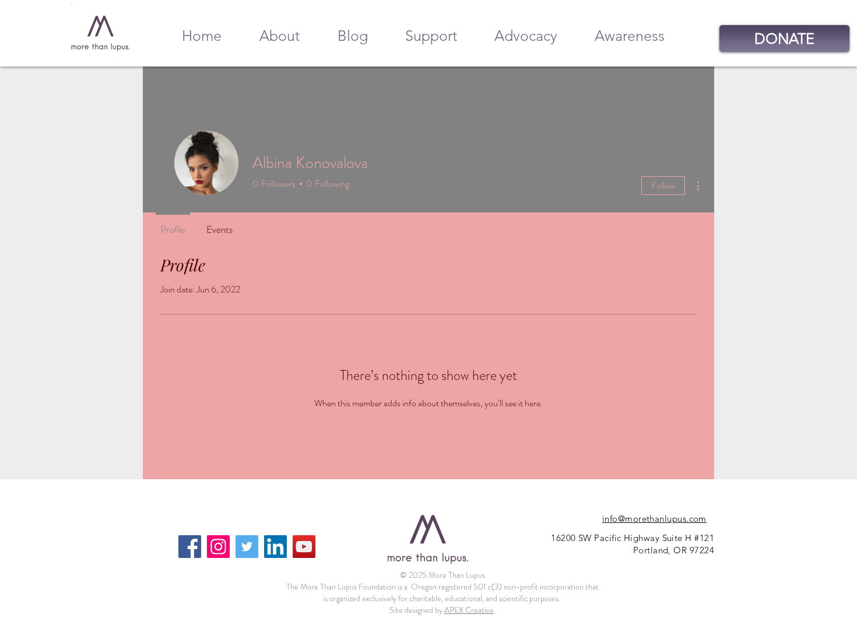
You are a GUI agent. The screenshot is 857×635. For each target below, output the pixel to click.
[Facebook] (189, 546)
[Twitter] (247, 546)
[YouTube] (304, 546)
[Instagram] (218, 546)
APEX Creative (469, 610)
